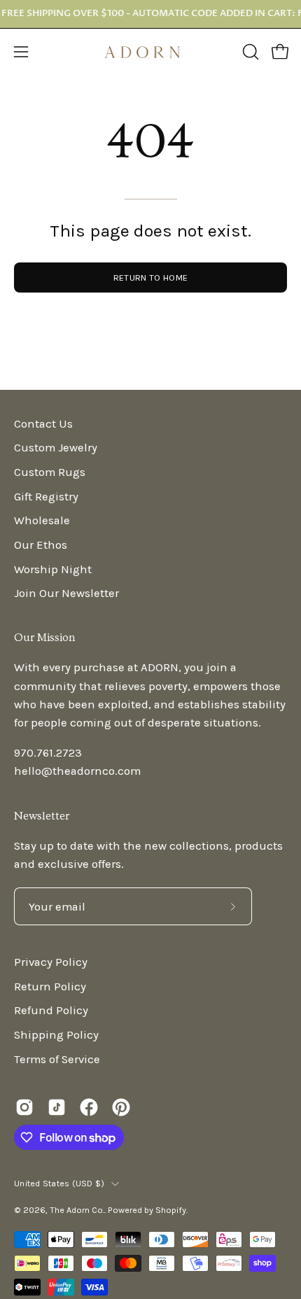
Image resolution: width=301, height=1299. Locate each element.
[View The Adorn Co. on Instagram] (24, 1107)
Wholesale (42, 520)
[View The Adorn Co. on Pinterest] (121, 1107)
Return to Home (150, 277)
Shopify (170, 1210)
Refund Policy (51, 1010)
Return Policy (50, 986)
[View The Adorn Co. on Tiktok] (56, 1107)
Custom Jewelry (55, 447)
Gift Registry (46, 496)
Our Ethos (40, 545)
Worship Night (53, 569)
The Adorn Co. (77, 1210)
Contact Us (43, 423)
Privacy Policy (51, 962)
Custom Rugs (49, 472)
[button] (249, 52)
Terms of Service (57, 1059)
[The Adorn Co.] (151, 52)
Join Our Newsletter (66, 593)
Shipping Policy (56, 1034)
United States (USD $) (59, 1183)
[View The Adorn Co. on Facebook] (88, 1107)
